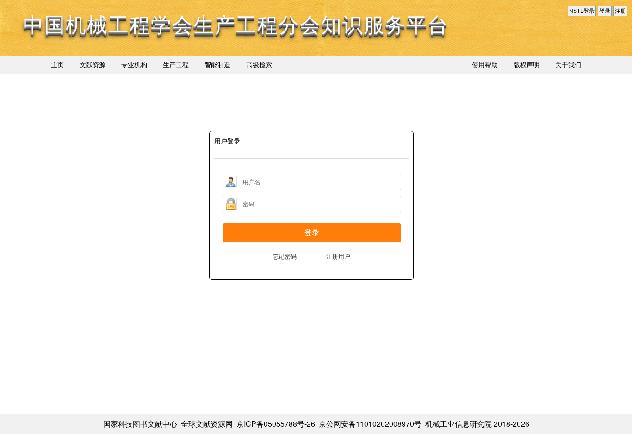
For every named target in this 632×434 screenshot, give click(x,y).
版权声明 (526, 64)
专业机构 (134, 64)
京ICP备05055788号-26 (275, 423)
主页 (57, 64)
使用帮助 (485, 64)
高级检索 (259, 64)
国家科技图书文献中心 (140, 423)
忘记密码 (285, 256)
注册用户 (338, 256)
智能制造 (217, 64)
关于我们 (568, 64)
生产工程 (176, 64)
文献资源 (92, 64)
